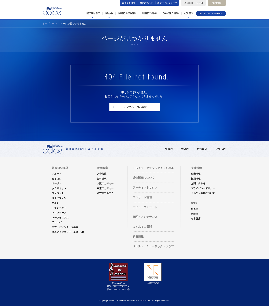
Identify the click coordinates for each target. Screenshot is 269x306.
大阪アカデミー (105, 183)
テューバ (56, 222)
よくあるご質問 (142, 226)
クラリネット (59, 188)
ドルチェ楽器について (203, 193)
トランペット (59, 207)
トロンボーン (59, 212)
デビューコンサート (145, 207)
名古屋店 (202, 148)
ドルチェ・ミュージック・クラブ (153, 246)
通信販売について (144, 177)
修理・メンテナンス (145, 216)
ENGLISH (188, 3)
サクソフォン (59, 198)
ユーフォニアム (60, 217)
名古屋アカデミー (106, 193)
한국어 (200, 3)
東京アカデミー (105, 188)
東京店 (169, 148)
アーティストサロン (145, 187)
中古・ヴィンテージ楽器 (65, 227)
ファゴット (58, 193)
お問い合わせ (146, 3)
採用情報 (216, 3)
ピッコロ (56, 178)
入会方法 (102, 173)
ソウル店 (220, 148)
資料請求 (102, 178)
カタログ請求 (128, 3)
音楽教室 (102, 167)
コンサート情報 (142, 197)
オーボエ (56, 183)
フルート (56, 173)
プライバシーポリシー (203, 188)
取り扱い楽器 (60, 167)
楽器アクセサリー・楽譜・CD (68, 232)
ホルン (55, 202)
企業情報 (196, 173)
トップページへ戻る (135, 107)
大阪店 (185, 148)
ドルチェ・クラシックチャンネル (153, 167)
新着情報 (138, 236)
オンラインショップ (167, 3)
